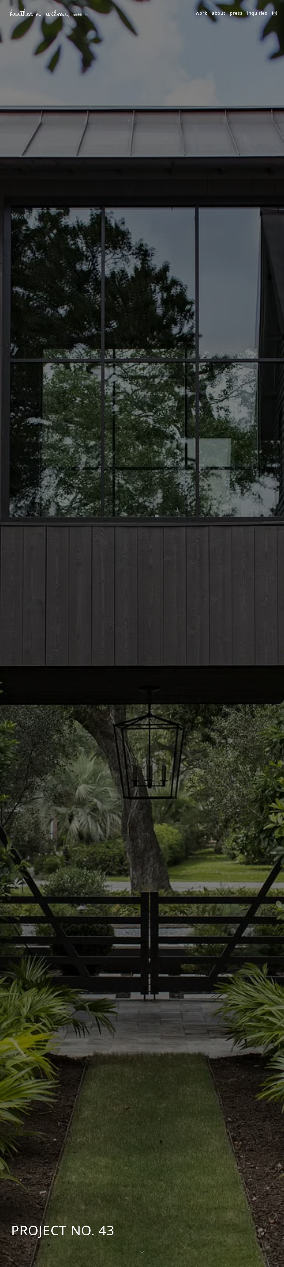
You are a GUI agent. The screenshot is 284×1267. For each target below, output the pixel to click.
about (218, 13)
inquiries (257, 13)
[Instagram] (274, 13)
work (201, 13)
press (236, 13)
